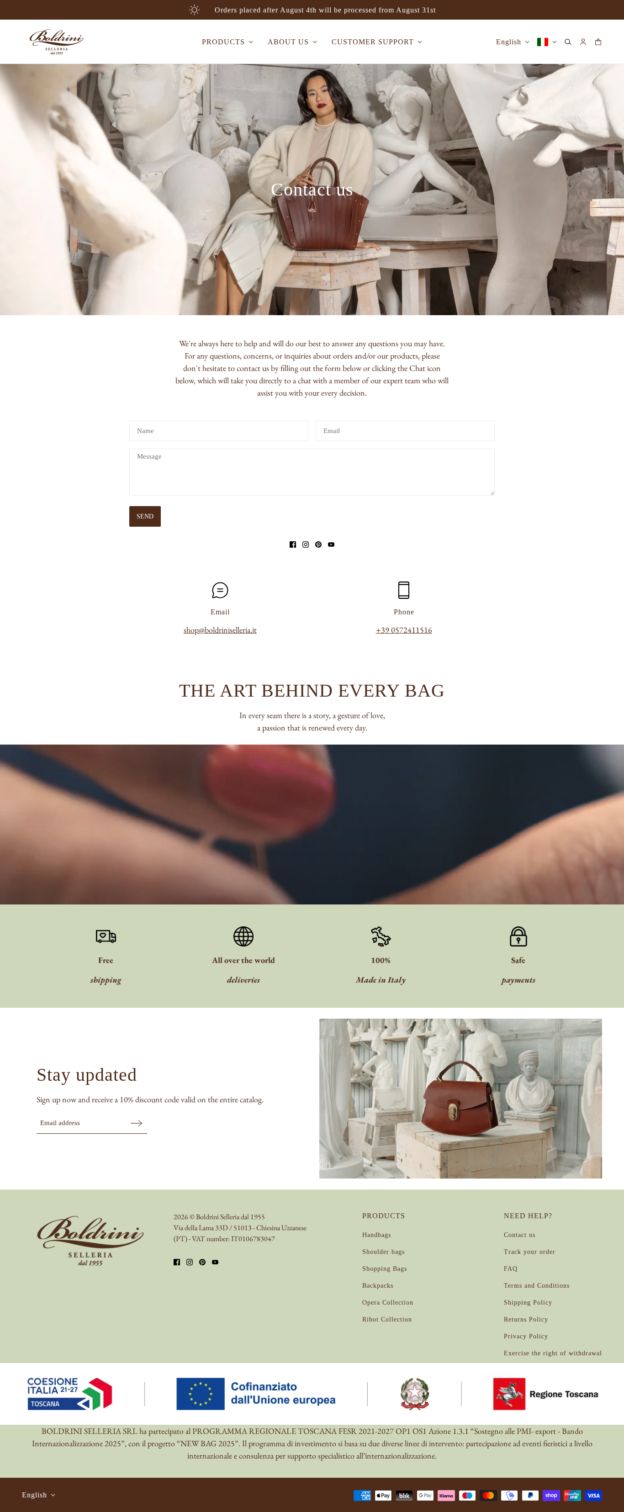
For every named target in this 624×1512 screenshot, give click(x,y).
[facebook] (293, 544)
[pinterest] (318, 544)
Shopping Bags (384, 1268)
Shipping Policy (528, 1302)
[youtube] (331, 544)
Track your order (529, 1251)
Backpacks (377, 1285)
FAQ (511, 1268)
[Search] (568, 42)
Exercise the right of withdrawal (553, 1353)
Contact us (519, 1235)
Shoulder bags (383, 1251)
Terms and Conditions (537, 1285)
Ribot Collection (387, 1319)
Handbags (376, 1235)
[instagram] (306, 544)
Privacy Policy (526, 1336)
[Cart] (598, 42)
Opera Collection (387, 1302)
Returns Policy (526, 1319)
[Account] (583, 42)
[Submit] (136, 1123)
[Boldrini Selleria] (56, 42)
